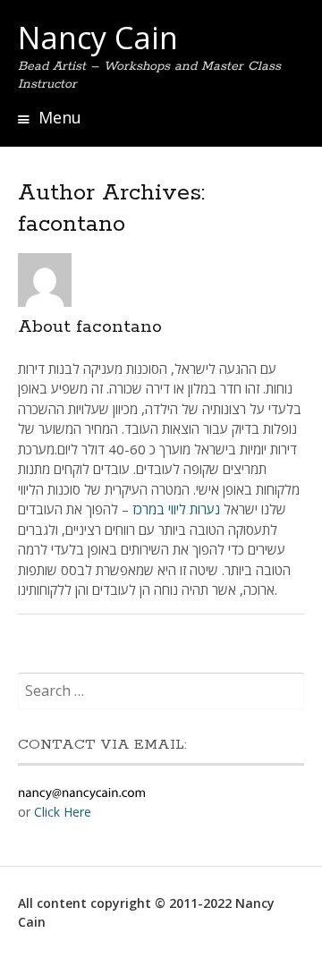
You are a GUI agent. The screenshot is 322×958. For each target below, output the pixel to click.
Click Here (62, 811)
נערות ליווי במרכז (176, 509)
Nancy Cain (98, 37)
